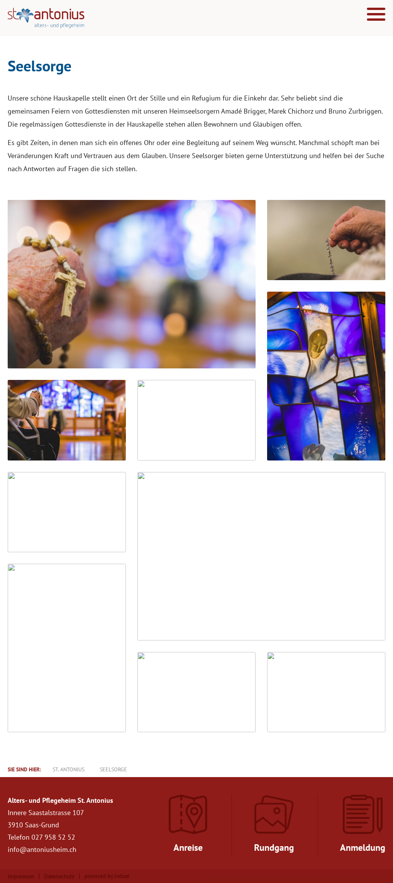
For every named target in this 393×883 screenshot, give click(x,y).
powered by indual (106, 876)
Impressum (21, 876)
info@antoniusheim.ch (42, 849)
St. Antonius (68, 769)
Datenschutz (59, 876)
